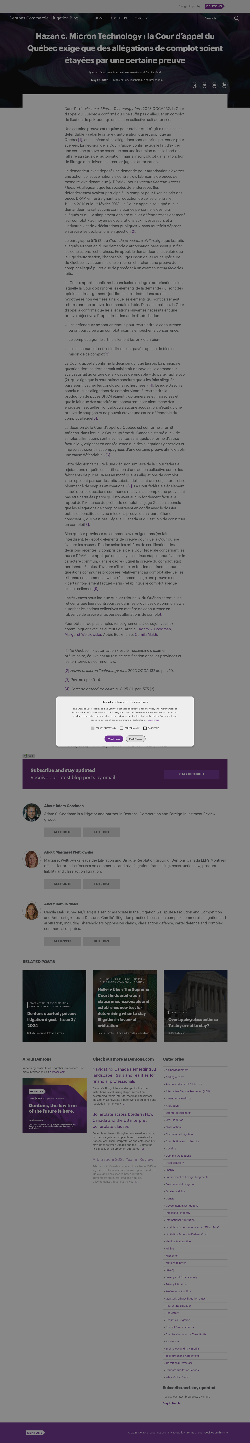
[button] (125, 721)
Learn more (153, 719)
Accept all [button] (114, 738)
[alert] (125, 721)
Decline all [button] (135, 738)
